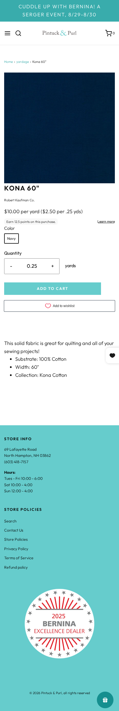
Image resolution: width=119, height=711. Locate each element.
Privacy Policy (16, 548)
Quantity (13, 253)
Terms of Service (18, 557)
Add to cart (52, 288)
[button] (59, 128)
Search (10, 521)
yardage (22, 62)
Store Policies (16, 539)
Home (8, 62)
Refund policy (16, 567)
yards (70, 265)
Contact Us (13, 530)
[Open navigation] (7, 33)
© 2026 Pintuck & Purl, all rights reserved (59, 693)
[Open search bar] (20, 33)
